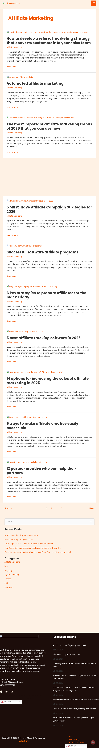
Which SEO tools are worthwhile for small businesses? (76, 699)
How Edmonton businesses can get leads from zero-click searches (33, 548)
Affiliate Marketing (14, 47)
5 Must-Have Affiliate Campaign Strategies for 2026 (49, 209)
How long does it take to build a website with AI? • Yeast (29, 543)
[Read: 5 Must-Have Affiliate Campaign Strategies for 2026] (30, 200)
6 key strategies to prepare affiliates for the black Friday (46, 295)
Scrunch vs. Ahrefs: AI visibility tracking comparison (74, 708)
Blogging (8, 570)
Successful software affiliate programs (42, 252)
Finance (8, 578)
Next (92, 508)
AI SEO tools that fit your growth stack (21, 535)
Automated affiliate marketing (35, 83)
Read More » (12, 66)
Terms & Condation (75, 742)
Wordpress (9, 587)
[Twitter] (6, 691)
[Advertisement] (49, 177)
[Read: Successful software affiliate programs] (24, 245)
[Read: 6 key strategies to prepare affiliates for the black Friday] (32, 286)
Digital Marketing (12, 574)
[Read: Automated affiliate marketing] (21, 77)
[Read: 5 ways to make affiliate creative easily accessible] (29, 417)
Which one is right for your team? (19, 539)
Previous (8, 508)
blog (6, 566)
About (70, 736)
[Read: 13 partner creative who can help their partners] (28, 462)
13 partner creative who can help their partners (41, 471)
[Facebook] (1, 691)
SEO (6, 583)
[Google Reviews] (12, 691)
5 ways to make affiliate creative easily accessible (42, 425)
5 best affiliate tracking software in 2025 (44, 337)
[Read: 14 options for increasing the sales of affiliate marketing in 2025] (35, 372)
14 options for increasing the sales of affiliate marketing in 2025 (48, 380)
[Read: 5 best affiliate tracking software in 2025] (25, 331)
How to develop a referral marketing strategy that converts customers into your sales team (49, 40)
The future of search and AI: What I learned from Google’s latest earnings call (38, 552)
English (7, 702)
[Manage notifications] (93, 742)
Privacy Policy (73, 739)
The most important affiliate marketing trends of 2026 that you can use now (49, 126)
